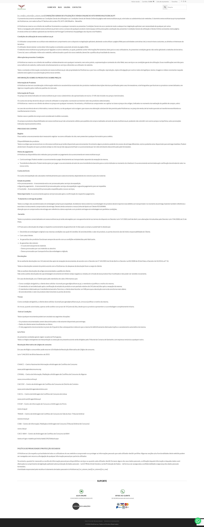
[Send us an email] (185, 2)
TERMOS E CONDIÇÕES (111, 521)
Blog (60, 7)
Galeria (67, 7)
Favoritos (174, 1)
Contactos (76, 7)
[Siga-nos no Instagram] (183, 2)
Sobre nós (51, 7)
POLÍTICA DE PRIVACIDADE (94, 521)
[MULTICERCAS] (31, 7)
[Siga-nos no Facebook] (181, 2)
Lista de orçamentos (163, 1)
